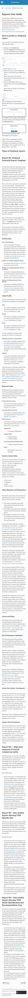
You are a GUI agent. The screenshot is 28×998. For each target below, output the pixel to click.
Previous (6, 983)
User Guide (8, 8)
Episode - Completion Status (11, 275)
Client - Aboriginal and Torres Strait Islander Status (14, 345)
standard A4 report (11, 829)
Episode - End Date (20, 263)
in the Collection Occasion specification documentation (13, 527)
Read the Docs (8, 995)
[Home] (2, 8)
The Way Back (15, 2)
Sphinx (9, 993)
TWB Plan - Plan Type (16, 701)
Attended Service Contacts (13, 795)
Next (22, 983)
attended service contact (18, 256)
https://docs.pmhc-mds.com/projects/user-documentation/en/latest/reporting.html (13, 29)
